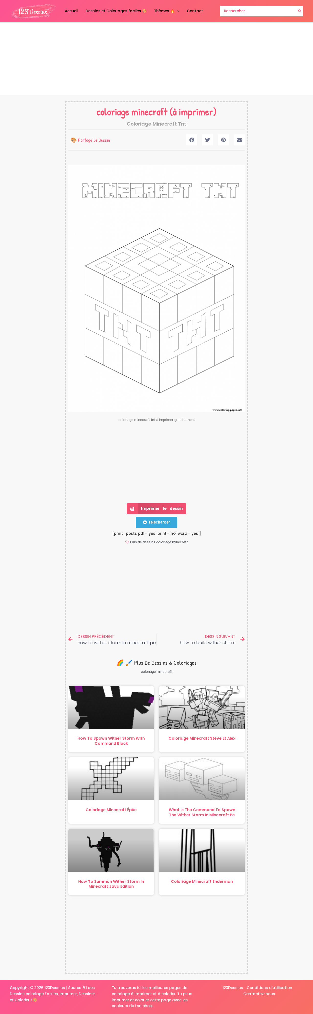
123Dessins (233, 987)
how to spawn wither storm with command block (111, 740)
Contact (195, 10)
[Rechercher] (300, 11)
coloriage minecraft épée (111, 810)
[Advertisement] (156, 59)
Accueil (71, 10)
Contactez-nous (259, 993)
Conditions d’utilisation (269, 987)
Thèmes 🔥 (164, 10)
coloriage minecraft (132, 111)
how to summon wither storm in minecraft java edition (111, 884)
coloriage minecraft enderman (202, 881)
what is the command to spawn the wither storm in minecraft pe (202, 812)
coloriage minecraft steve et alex (201, 738)
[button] (191, 139)
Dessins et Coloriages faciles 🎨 (116, 10)
